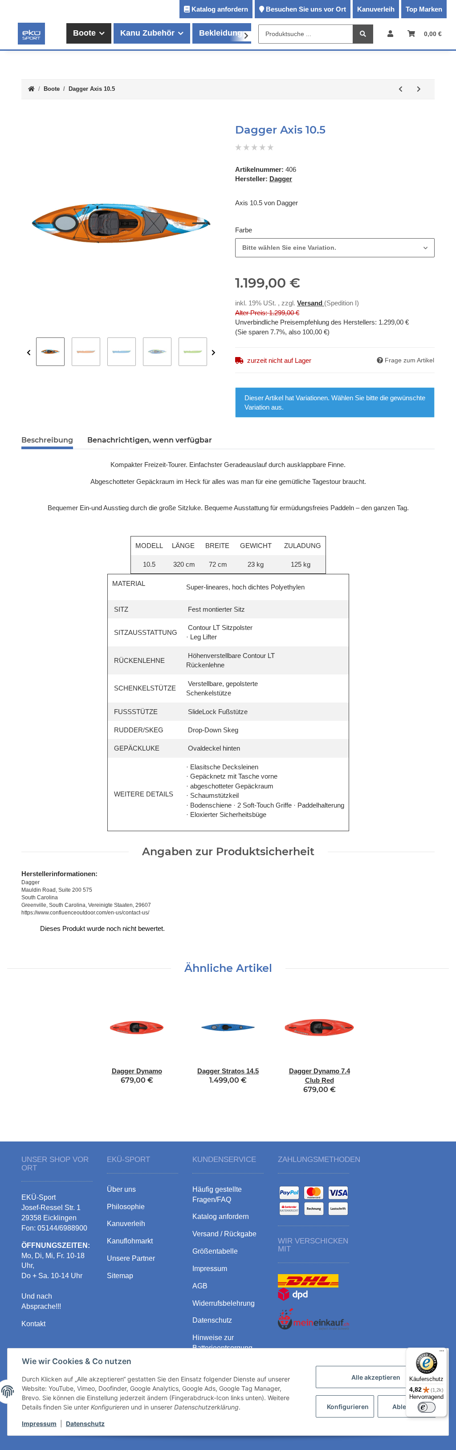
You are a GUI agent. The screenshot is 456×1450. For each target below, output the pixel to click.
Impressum (39, 1423)
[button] (390, 33)
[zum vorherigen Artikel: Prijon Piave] (400, 89)
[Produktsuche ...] (363, 34)
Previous (28, 352)
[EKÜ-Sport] (31, 33)
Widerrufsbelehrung (223, 1303)
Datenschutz (85, 1423)
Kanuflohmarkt (130, 1241)
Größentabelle (215, 1251)
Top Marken (424, 9)
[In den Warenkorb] (28, 119)
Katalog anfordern (219, 9)
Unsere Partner (131, 1258)
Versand (310, 303)
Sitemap (120, 1275)
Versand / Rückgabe (224, 1234)
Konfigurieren (348, 1406)
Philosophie (126, 1206)
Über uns (121, 1189)
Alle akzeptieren (375, 1377)
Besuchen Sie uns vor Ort (306, 9)
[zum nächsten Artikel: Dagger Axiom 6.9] (419, 89)
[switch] (427, 1407)
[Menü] (441, 1353)
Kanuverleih (376, 9)
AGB (200, 1286)
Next (213, 352)
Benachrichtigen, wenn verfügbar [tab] (149, 440)
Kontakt (33, 1324)
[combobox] (335, 247)
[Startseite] (31, 89)
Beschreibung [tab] (47, 440)
